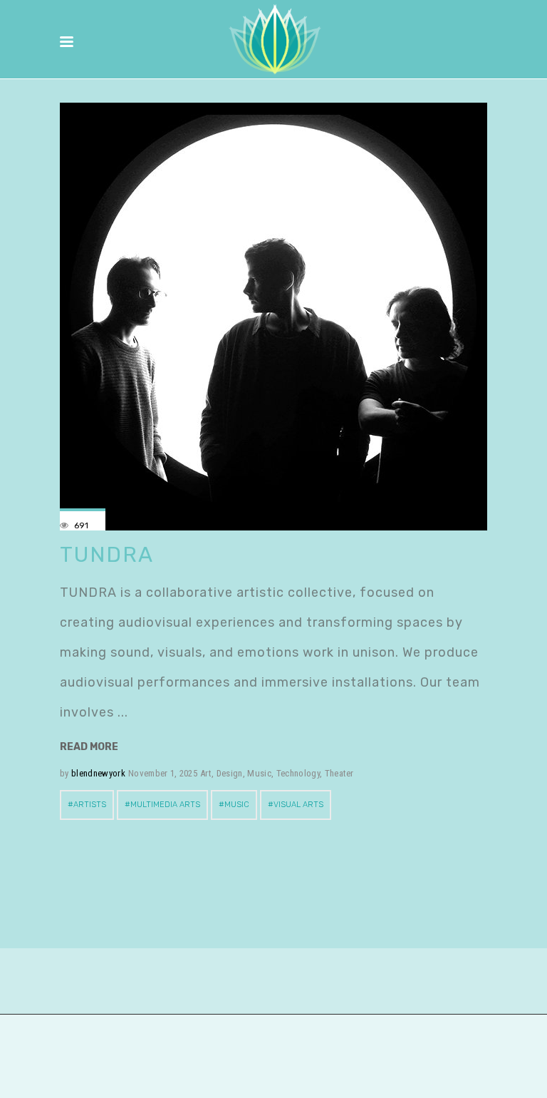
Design (230, 773)
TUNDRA (107, 555)
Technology (298, 773)
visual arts (298, 804)
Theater (339, 773)
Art (206, 773)
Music (259, 773)
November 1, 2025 (162, 773)
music (236, 804)
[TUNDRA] (273, 316)
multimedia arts (165, 804)
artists (89, 804)
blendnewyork (98, 773)
